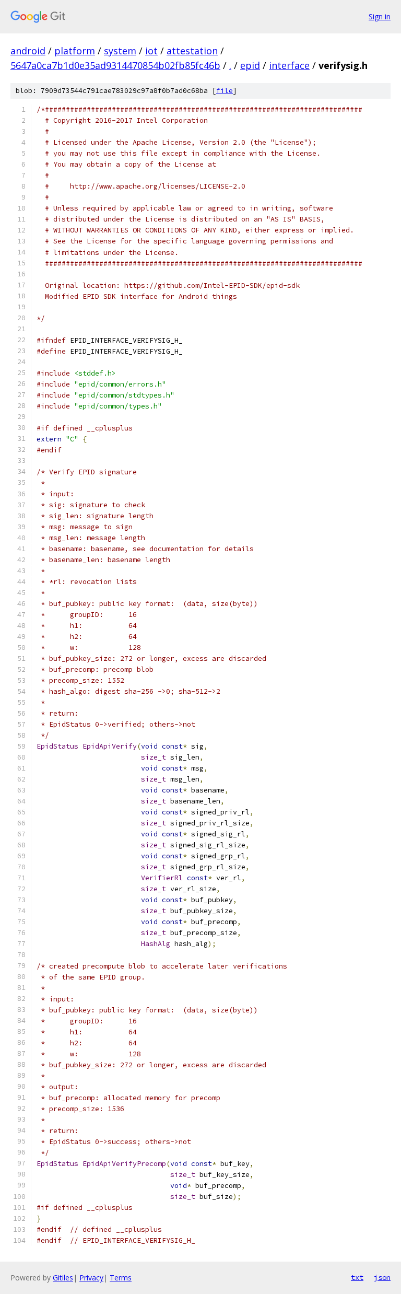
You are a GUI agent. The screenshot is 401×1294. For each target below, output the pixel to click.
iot (151, 50)
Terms (121, 1278)
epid (250, 65)
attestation (192, 50)
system (120, 50)
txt (357, 1277)
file (224, 90)
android (27, 50)
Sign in (380, 16)
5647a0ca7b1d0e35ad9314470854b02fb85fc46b (115, 65)
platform (74, 50)
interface (289, 65)
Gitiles (63, 1278)
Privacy (91, 1278)
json (382, 1277)
